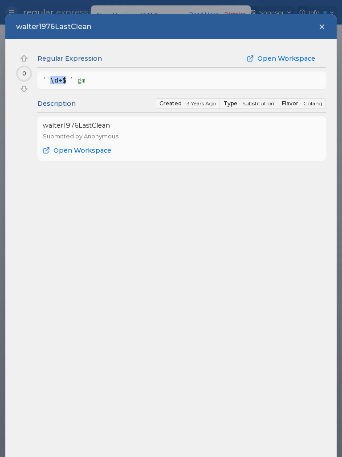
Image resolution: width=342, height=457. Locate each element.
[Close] (322, 26)
